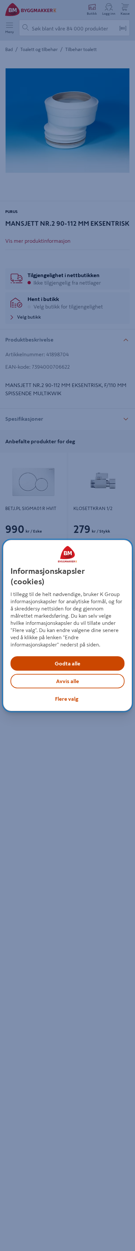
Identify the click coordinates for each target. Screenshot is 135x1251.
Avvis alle (67, 681)
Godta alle (67, 663)
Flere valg (66, 698)
